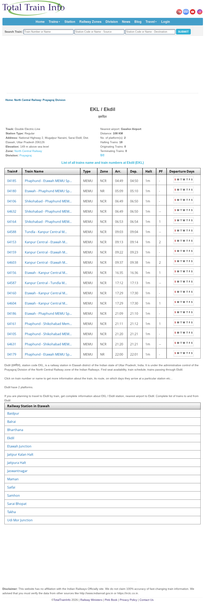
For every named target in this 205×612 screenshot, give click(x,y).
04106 (11, 201)
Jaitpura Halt (16, 462)
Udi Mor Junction (20, 520)
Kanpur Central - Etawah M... (46, 242)
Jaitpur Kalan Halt (20, 454)
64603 (11, 262)
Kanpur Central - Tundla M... (46, 283)
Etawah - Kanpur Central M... (46, 272)
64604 (11, 303)
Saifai (11, 487)
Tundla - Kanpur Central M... (46, 232)
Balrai (11, 421)
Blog (138, 21)
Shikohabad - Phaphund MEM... (48, 201)
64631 (11, 344)
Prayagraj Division (54, 99)
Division (112, 21)
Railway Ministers (91, 599)
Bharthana (15, 430)
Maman (13, 479)
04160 (11, 293)
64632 (11, 211)
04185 (11, 181)
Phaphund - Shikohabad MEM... (48, 334)
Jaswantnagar (17, 471)
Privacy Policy (128, 599)
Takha (11, 512)
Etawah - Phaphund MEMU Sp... (48, 191)
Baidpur (13, 413)
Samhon (13, 495)
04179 (11, 354)
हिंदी (102, 155)
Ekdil (10, 438)
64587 (11, 283)
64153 (11, 242)
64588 (11, 232)
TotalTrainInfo (62, 599)
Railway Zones (90, 21)
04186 (11, 313)
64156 (11, 272)
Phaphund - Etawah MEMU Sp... (48, 181)
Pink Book (111, 599)
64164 (11, 221)
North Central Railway (27, 99)
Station (69, 21)
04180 (11, 191)
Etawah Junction (19, 446)
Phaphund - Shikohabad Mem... (48, 324)
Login (165, 21)
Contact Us (147, 599)
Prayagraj (25, 155)
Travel (150, 21)
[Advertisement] (102, 65)
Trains (53, 21)
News (126, 21)
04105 (11, 334)
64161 (11, 324)
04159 (11, 252)
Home (40, 21)
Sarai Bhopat (17, 503)
